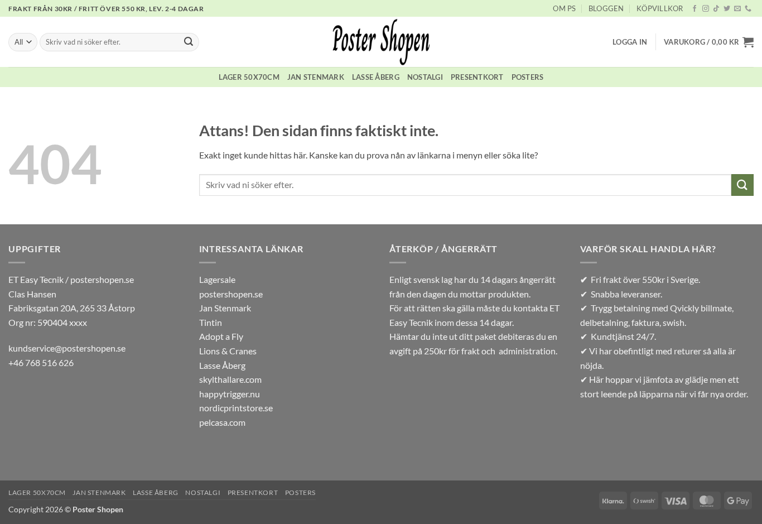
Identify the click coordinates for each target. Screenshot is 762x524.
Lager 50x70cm (249, 77)
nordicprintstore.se (236, 407)
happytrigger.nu (229, 393)
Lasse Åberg (375, 77)
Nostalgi (425, 77)
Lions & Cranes (228, 350)
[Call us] (748, 9)
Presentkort (477, 77)
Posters (528, 77)
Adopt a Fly (221, 336)
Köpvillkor (659, 8)
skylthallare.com (230, 379)
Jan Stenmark (315, 77)
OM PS (564, 8)
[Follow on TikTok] (716, 9)
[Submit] (188, 42)
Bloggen (606, 8)
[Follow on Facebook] (694, 9)
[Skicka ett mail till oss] (737, 9)
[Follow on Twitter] (727, 9)
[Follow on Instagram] (705, 9)
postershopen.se (231, 294)
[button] (630, 42)
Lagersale (217, 279)
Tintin (210, 322)
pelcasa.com (222, 422)
